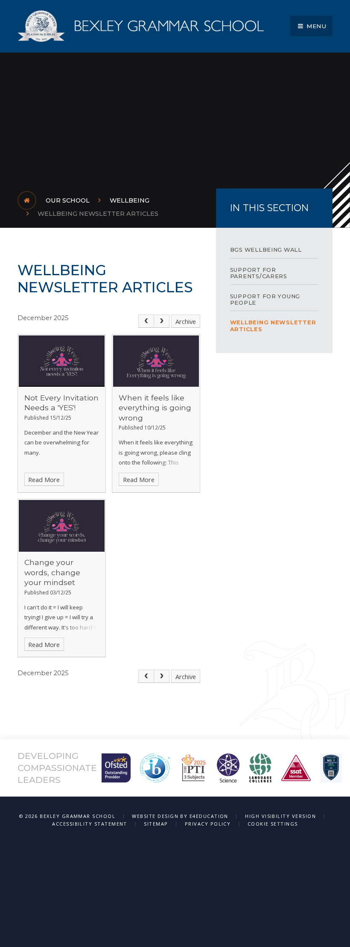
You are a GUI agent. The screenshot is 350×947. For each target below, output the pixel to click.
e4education (209, 816)
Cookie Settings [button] (273, 824)
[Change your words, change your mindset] (62, 525)
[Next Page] (162, 321)
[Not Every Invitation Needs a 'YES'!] (62, 361)
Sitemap (156, 824)
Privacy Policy (208, 824)
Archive (185, 321)
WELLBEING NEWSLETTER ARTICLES (98, 214)
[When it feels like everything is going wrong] (156, 361)
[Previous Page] (146, 321)
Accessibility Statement (89, 824)
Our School (68, 200)
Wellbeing (129, 200)
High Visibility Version (280, 816)
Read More (44, 479)
